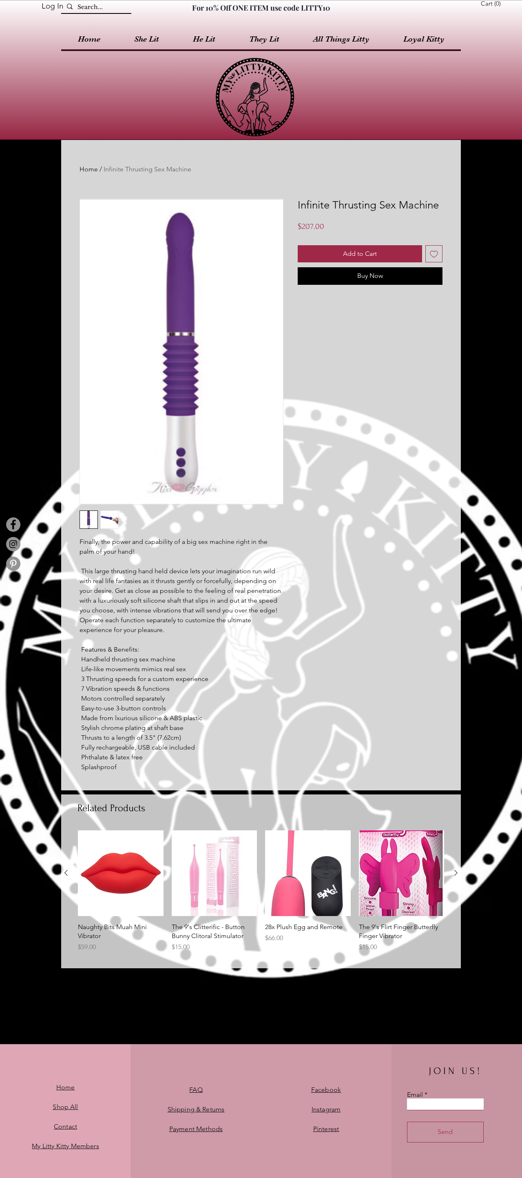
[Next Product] (456, 873)
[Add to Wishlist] (433, 253)
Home (89, 169)
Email (415, 1094)
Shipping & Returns (196, 1109)
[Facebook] (13, 524)
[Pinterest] (13, 564)
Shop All (65, 1107)
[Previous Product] (66, 873)
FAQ (195, 1090)
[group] (261, 896)
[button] (492, 3)
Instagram (326, 1109)
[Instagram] (13, 544)
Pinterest (326, 1129)
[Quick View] (121, 873)
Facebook (326, 1090)
